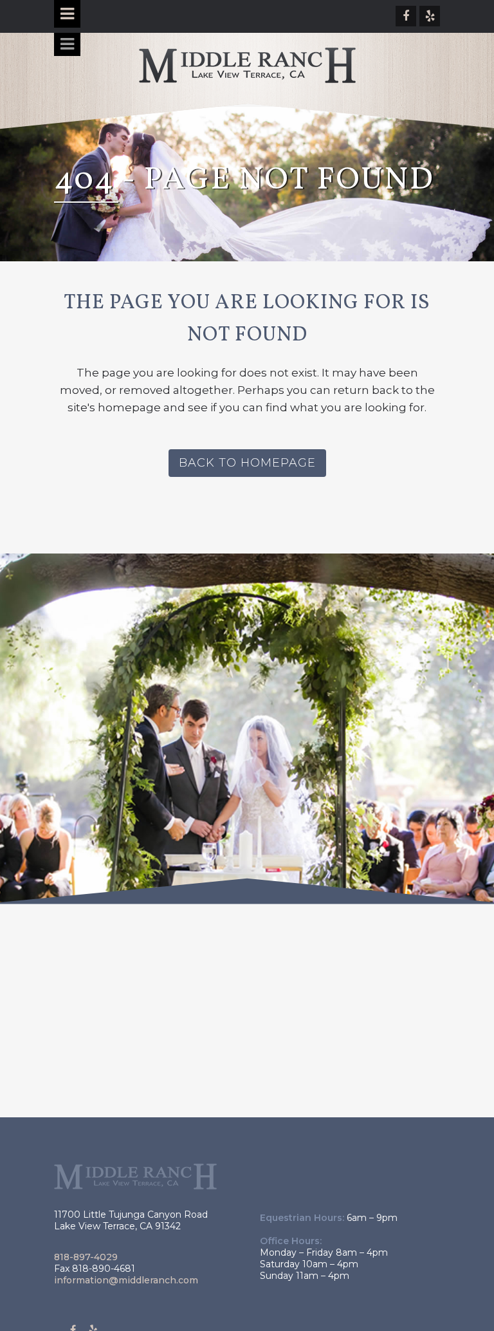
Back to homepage (247, 463)
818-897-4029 (86, 1257)
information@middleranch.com (126, 1280)
